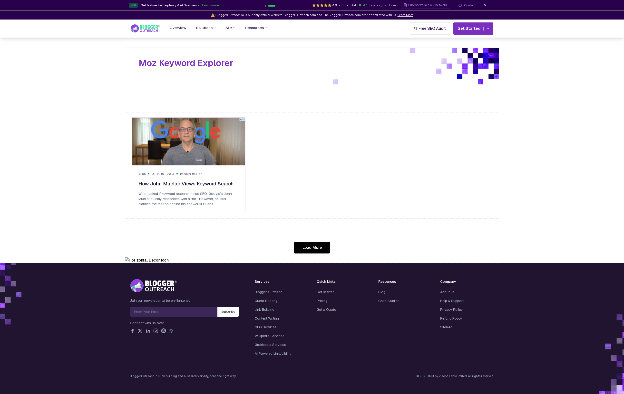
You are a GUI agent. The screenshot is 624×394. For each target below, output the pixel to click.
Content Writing (267, 318)
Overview (178, 27)
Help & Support (452, 301)
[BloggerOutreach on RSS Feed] (171, 330)
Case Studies (389, 301)
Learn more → (238, 5)
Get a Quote (326, 309)
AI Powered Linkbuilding (273, 353)
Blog (381, 292)
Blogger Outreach (269, 292)
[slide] (274, 6)
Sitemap (446, 327)
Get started (325, 292)
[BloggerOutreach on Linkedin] (148, 330)
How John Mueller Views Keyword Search (186, 184)
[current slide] (268, 6)
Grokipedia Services (270, 345)
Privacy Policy (451, 309)
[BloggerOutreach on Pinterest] (163, 330)
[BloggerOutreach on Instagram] (155, 330)
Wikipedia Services (269, 336)
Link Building (264, 309)
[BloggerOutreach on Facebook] (132, 330)
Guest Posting (266, 301)
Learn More (405, 15)
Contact (470, 5)
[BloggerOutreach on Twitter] (140, 330)
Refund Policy (451, 318)
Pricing (322, 301)
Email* (173, 312)
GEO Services (266, 327)
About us (447, 292)
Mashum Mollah (191, 174)
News (142, 174)
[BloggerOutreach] (153, 285)
